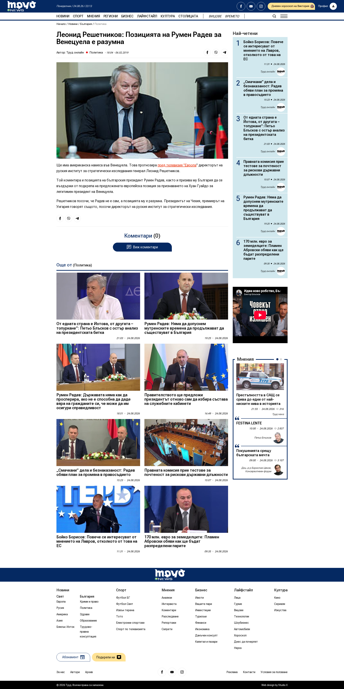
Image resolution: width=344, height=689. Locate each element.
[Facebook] (241, 6)
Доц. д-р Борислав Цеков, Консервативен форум (256, 469)
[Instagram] (261, 6)
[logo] (21, 6)
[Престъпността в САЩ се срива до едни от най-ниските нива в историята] (260, 376)
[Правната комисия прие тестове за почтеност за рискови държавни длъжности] (186, 442)
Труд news (278, 414)
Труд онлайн (75, 52)
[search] (274, 16)
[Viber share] (215, 52)
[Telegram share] (224, 52)
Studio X (283, 685)
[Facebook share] (207, 52)
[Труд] (170, 574)
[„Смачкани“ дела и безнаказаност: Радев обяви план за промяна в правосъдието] (98, 442)
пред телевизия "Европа (177, 165)
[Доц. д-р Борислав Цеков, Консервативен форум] (278, 469)
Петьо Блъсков (262, 437)
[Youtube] (251, 6)
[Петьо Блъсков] (278, 438)
